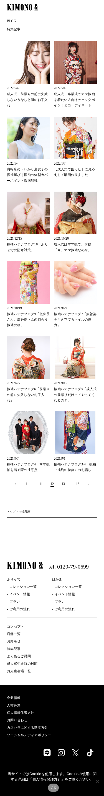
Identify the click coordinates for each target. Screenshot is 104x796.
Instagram (61, 752)
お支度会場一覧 (19, 671)
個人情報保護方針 (20, 712)
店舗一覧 (14, 634)
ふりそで (14, 579)
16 (77, 484)
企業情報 (14, 697)
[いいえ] (97, 781)
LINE (47, 752)
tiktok (90, 752)
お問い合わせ (17, 720)
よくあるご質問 (19, 656)
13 (63, 484)
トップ (11, 511)
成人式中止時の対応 (22, 663)
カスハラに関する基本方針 (27, 727)
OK (53, 788)
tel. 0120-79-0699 (69, 566)
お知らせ (14, 641)
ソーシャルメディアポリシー (29, 735)
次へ (88, 483)
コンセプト (15, 626)
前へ (15, 483)
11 (41, 484)
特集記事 (14, 648)
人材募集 (14, 705)
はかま (57, 579)
